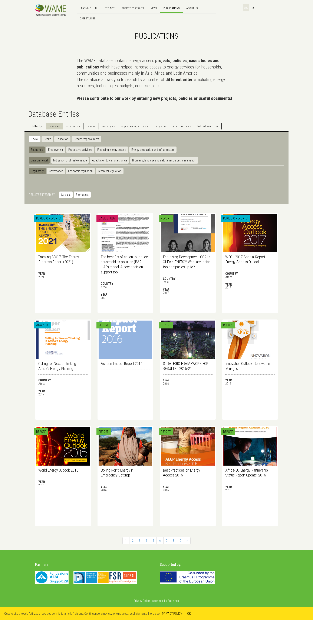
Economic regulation (80, 171)
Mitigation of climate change (70, 160)
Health (47, 139)
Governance (56, 171)
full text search (205, 126)
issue (52, 126)
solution (71, 126)
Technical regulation (109, 171)
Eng (246, 7)
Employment (55, 149)
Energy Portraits (133, 8)
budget (159, 126)
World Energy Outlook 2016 (58, 470)
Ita (252, 7)
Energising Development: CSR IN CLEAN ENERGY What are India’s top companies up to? (187, 262)
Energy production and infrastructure (152, 149)
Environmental (39, 160)
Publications (171, 8)
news (154, 8)
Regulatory (37, 171)
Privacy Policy (142, 601)
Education (62, 139)
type (89, 126)
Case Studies (87, 18)
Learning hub (88, 8)
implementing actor (132, 126)
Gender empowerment (86, 139)
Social (34, 139)
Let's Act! (109, 8)
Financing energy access (111, 149)
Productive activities (80, 149)
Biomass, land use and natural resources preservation (164, 160)
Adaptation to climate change (109, 160)
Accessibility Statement (166, 601)
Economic (37, 149)
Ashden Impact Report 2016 (121, 363)
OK (189, 613)
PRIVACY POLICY (172, 613)
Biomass (82, 194)
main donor (180, 126)
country (106, 126)
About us (192, 8)
